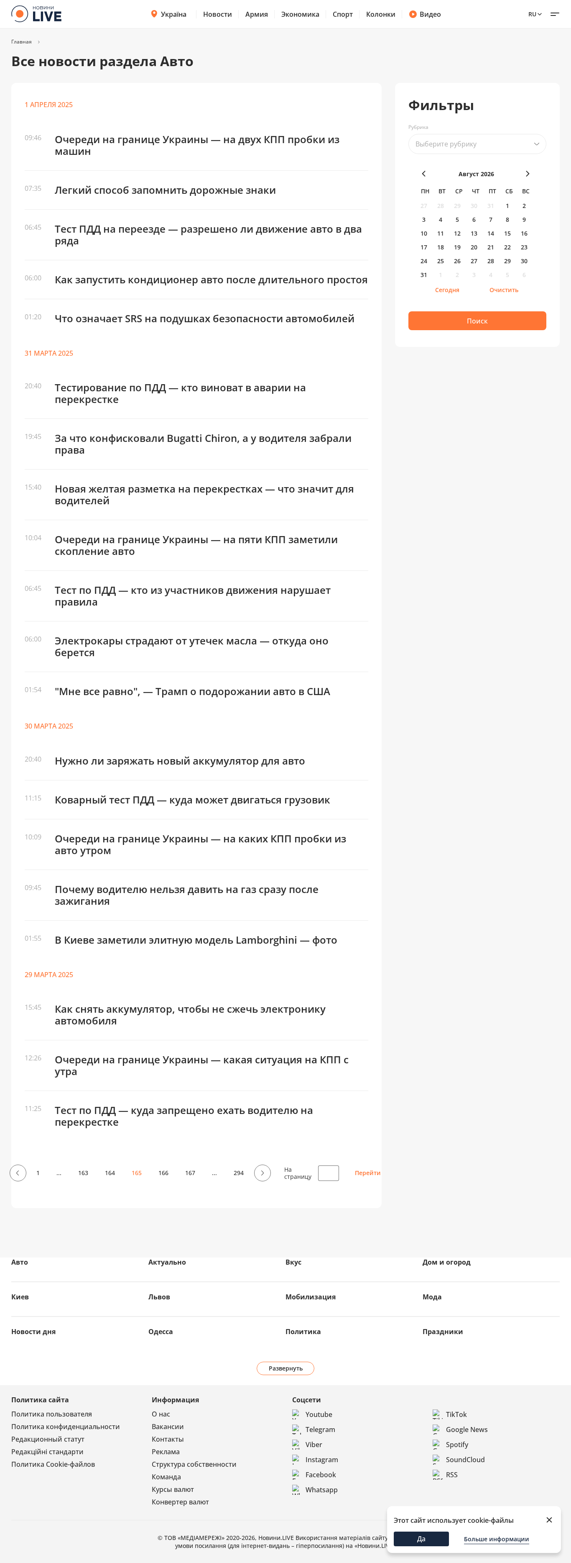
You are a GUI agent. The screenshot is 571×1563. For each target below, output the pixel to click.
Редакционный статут (47, 1439)
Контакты (168, 1439)
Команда (166, 1476)
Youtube (319, 1414)
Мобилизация (311, 1296)
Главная (21, 41)
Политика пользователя (51, 1414)
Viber (314, 1444)
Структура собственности (194, 1464)
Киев (20, 1296)
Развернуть (286, 1368)
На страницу (297, 1173)
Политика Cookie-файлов (53, 1464)
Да (421, 1538)
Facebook (321, 1474)
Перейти (368, 1173)
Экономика (300, 14)
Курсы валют (173, 1489)
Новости (217, 14)
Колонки (380, 14)
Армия (256, 14)
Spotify (457, 1444)
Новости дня (33, 1331)
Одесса (160, 1331)
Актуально (167, 1262)
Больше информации (496, 1539)
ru (532, 14)
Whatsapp (322, 1489)
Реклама (166, 1451)
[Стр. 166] (261, 1173)
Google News (467, 1429)
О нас (161, 1414)
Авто (19, 1262)
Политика (303, 1331)
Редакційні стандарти (47, 1451)
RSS (452, 1474)
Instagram (322, 1459)
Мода (432, 1296)
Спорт (343, 14)
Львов (159, 1296)
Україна (173, 14)
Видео (430, 14)
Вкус (293, 1262)
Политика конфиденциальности (65, 1426)
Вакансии (168, 1426)
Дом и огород (447, 1262)
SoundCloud (465, 1459)
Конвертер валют (180, 1502)
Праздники (443, 1331)
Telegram (320, 1429)
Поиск (477, 321)
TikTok (456, 1414)
